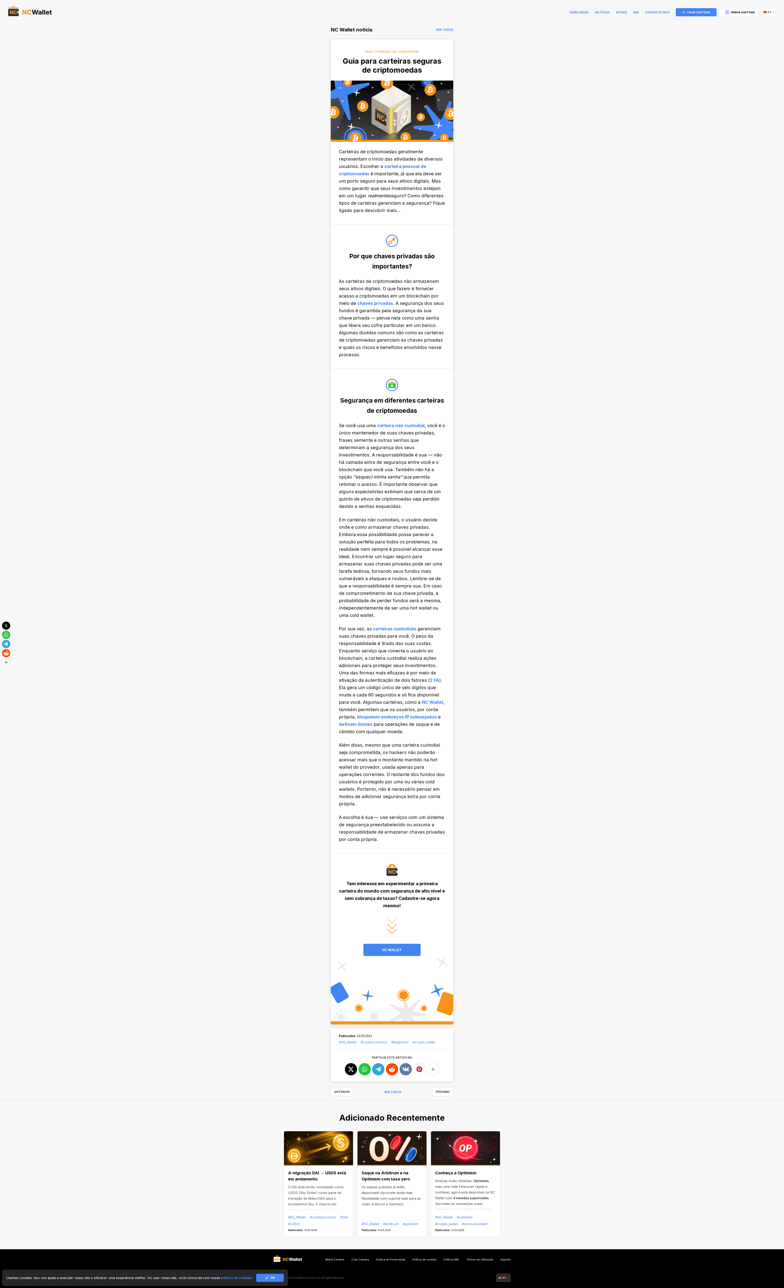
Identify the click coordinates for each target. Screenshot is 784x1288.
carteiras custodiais (394, 628)
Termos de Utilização (479, 1259)
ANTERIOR (342, 1092)
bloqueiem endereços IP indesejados (397, 717)
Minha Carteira (334, 1259)
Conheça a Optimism (455, 1172)
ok (273, 1277)
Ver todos (444, 29)
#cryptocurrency (374, 1042)
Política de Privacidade (390, 1259)
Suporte (505, 1259)
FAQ (636, 12)
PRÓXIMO (443, 1092)
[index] (30, 12)
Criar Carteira (360, 1259)
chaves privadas (375, 303)
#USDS (294, 1224)
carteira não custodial (401, 425)
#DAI (344, 1217)
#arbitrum (391, 1224)
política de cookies (236, 1278)
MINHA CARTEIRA (743, 12)
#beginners (400, 1042)
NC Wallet (432, 702)
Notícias (602, 12)
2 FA (434, 680)
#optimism (410, 1224)
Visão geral (579, 12)
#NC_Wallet (347, 1042)
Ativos (621, 12)
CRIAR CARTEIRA (698, 12)
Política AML (451, 1259)
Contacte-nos (657, 12)
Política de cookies (424, 1259)
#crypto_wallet (424, 1042)
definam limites (355, 724)
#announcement (474, 1224)
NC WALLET (392, 950)
